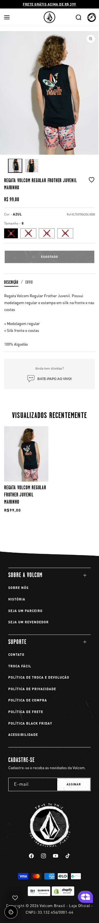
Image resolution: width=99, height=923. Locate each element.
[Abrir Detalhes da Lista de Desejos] (15, 898)
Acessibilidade (23, 735)
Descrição (11, 282)
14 (68, 234)
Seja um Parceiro (25, 611)
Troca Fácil (19, 666)
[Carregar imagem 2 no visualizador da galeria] (31, 166)
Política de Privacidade (32, 689)
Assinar (74, 784)
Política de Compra (27, 700)
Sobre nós (18, 588)
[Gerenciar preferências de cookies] (11, 912)
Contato (16, 654)
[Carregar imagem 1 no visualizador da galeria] (15, 166)
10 (31, 234)
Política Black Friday (30, 723)
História (16, 599)
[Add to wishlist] (91, 183)
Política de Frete (25, 712)
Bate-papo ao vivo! (54, 379)
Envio (29, 282)
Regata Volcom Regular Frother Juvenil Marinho (25, 494)
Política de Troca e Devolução (38, 677)
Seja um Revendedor (28, 622)
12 (50, 234)
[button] (7, 17)
